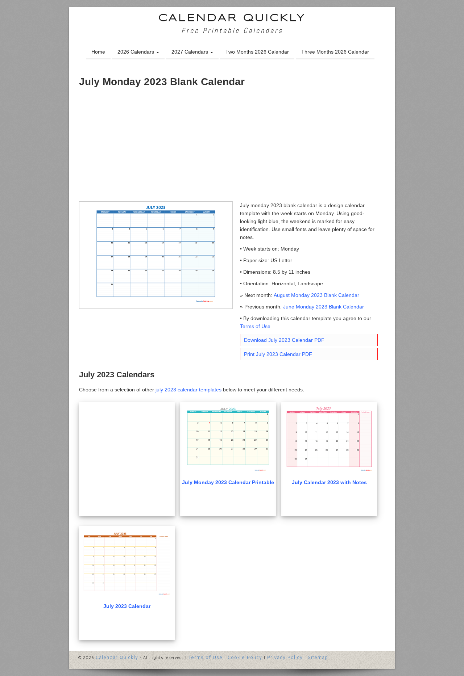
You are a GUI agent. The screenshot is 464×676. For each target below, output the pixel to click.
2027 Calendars (190, 52)
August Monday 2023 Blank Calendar (316, 295)
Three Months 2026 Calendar (335, 52)
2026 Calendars (136, 52)
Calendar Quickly (232, 18)
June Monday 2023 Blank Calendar (323, 307)
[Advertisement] (232, 147)
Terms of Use (255, 326)
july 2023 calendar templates (188, 389)
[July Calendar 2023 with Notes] (329, 439)
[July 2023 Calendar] (127, 563)
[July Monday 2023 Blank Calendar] (155, 254)
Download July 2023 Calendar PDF (284, 340)
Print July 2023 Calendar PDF (278, 354)
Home (98, 52)
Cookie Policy (245, 657)
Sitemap (318, 657)
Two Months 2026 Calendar (257, 52)
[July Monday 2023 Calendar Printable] (228, 439)
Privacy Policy (285, 657)
